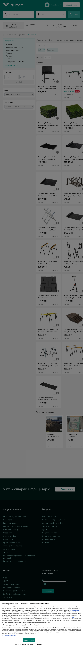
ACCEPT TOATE (29, 640)
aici (73, 617)
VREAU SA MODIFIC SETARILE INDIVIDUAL (28, 644)
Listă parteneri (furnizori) (8, 635)
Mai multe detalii (74, 610)
